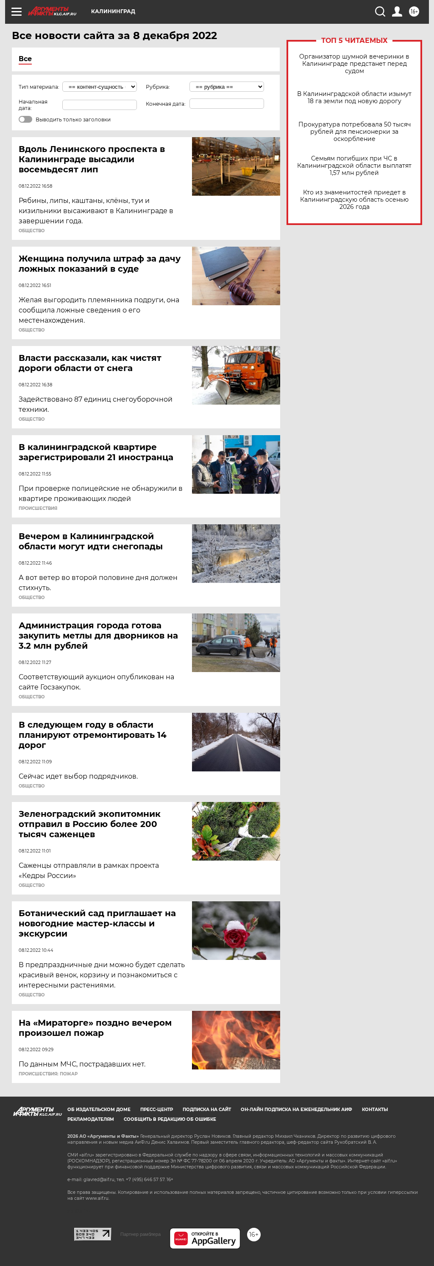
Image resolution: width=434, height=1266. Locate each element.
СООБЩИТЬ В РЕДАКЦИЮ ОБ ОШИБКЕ (170, 1119)
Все (25, 59)
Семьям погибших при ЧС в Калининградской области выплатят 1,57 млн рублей (354, 166)
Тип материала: (39, 87)
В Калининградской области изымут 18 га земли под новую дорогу (354, 97)
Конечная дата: (166, 104)
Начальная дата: (33, 104)
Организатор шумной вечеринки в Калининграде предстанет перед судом (354, 64)
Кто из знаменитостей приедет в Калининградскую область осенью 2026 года (354, 200)
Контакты (375, 1109)
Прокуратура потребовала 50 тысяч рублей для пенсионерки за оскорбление (354, 132)
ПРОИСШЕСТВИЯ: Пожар (48, 1074)
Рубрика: (158, 87)
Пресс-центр (156, 1109)
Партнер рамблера (140, 1234)
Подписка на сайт (207, 1109)
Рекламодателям (90, 1119)
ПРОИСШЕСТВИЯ (38, 508)
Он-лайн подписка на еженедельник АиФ (296, 1109)
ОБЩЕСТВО (32, 231)
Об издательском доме (99, 1109)
